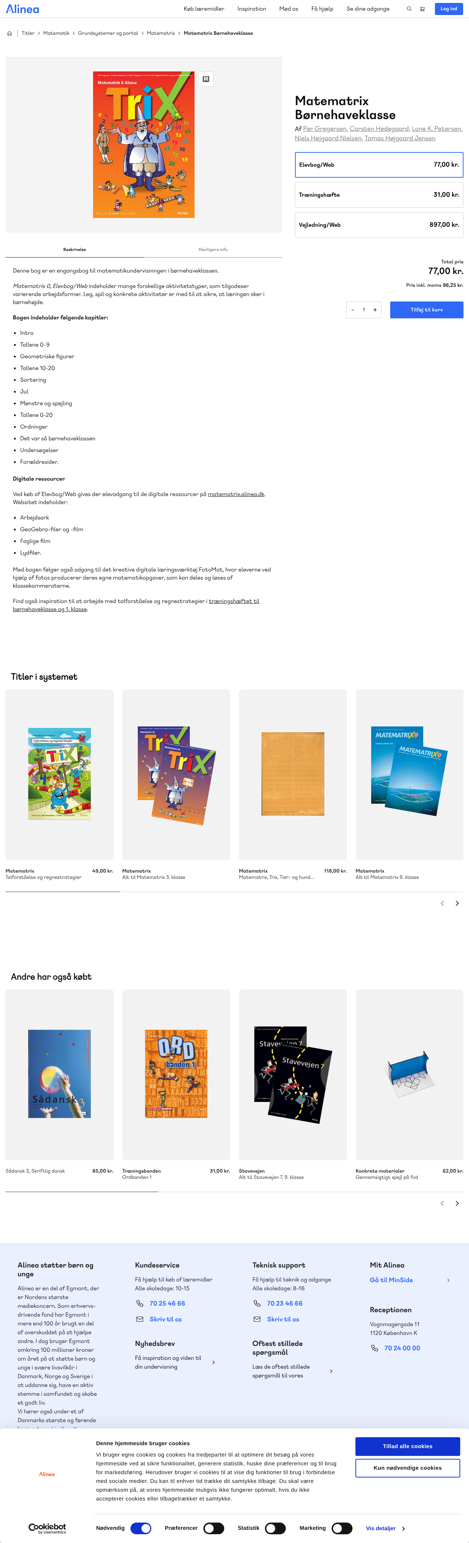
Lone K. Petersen (436, 129)
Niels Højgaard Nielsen (328, 138)
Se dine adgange (368, 8)
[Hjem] (22, 8)
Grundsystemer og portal (108, 33)
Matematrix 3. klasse (176, 774)
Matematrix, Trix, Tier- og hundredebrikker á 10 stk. (293, 774)
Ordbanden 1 (176, 1074)
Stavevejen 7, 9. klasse (293, 1074)
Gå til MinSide (391, 1280)
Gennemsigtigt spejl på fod (410, 1074)
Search (409, 8)
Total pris (452, 262)
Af (298, 129)
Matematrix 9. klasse (410, 774)
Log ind (449, 8)
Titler (28, 33)
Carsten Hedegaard (379, 129)
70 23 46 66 (285, 1303)
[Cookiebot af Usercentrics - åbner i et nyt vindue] (47, 1528)
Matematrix (161, 33)
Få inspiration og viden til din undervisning (168, 1362)
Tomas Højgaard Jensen (400, 138)
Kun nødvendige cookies (408, 1468)
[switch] (213, 1528)
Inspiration (251, 8)
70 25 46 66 (167, 1303)
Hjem (9, 33)
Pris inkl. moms (424, 285)
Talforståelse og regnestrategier (59, 774)
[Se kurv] (422, 8)
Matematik (56, 33)
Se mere (215, 845)
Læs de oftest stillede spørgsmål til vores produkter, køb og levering (286, 1371)
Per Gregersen (325, 129)
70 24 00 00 (403, 1348)
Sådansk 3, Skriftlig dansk (59, 1074)
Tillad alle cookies (408, 1446)
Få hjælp (322, 8)
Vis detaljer (381, 1528)
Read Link (206, 79)
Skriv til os (166, 1319)
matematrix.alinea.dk (236, 494)
